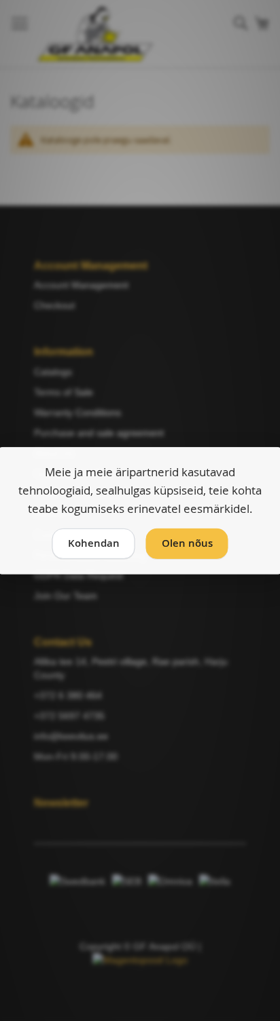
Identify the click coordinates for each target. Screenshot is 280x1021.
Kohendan (94, 543)
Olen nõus (187, 543)
